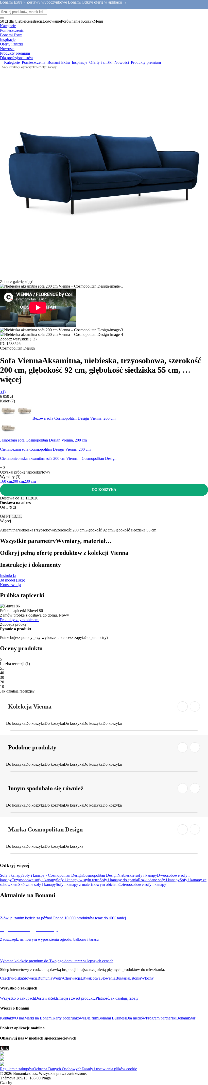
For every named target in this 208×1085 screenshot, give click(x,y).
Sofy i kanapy (48, 67)
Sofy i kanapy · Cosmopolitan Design (52, 875)
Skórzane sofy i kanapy (37, 884)
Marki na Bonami (38, 1018)
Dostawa (42, 998)
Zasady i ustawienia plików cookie (109, 1069)
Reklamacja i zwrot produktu (72, 998)
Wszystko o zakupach (17, 998)
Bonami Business (112, 1018)
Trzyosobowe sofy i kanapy (34, 880)
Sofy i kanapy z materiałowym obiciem (87, 884)
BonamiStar (185, 1018)
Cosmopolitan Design (100, 875)
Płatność (102, 998)
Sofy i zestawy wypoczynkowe (21, 67)
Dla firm (91, 1018)
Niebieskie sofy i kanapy (137, 875)
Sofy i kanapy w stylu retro (77, 880)
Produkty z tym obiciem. (19, 620)
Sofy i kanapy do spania (118, 880)
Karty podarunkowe (69, 1018)
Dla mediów (136, 1018)
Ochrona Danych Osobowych (57, 1069)
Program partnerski (161, 1018)
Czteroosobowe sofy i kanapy (142, 884)
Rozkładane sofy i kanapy (159, 880)
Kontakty (7, 1018)
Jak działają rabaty (123, 998)
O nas (19, 1018)
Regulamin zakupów (16, 1069)
